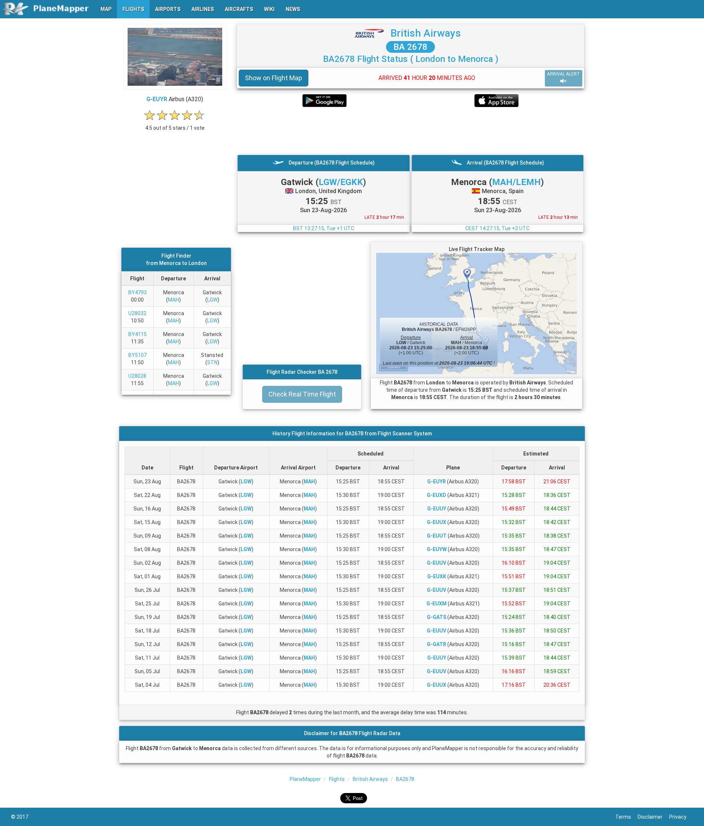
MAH (173, 300)
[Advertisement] (410, 130)
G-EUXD (436, 495)
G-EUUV (436, 563)
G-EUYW (437, 549)
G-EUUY (436, 509)
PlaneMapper (305, 779)
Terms (626, 817)
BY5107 (137, 355)
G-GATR (436, 644)
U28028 (137, 376)
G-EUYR (156, 99)
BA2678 (405, 779)
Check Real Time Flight (302, 394)
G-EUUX (436, 522)
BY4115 (137, 334)
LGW (212, 300)
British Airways (425, 33)
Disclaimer (653, 817)
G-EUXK (436, 576)
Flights (337, 779)
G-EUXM (436, 603)
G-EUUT (437, 536)
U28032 (137, 313)
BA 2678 (410, 47)
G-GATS (436, 617)
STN (212, 362)
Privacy (681, 817)
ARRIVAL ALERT (563, 74)
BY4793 (137, 292)
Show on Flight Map (273, 78)
